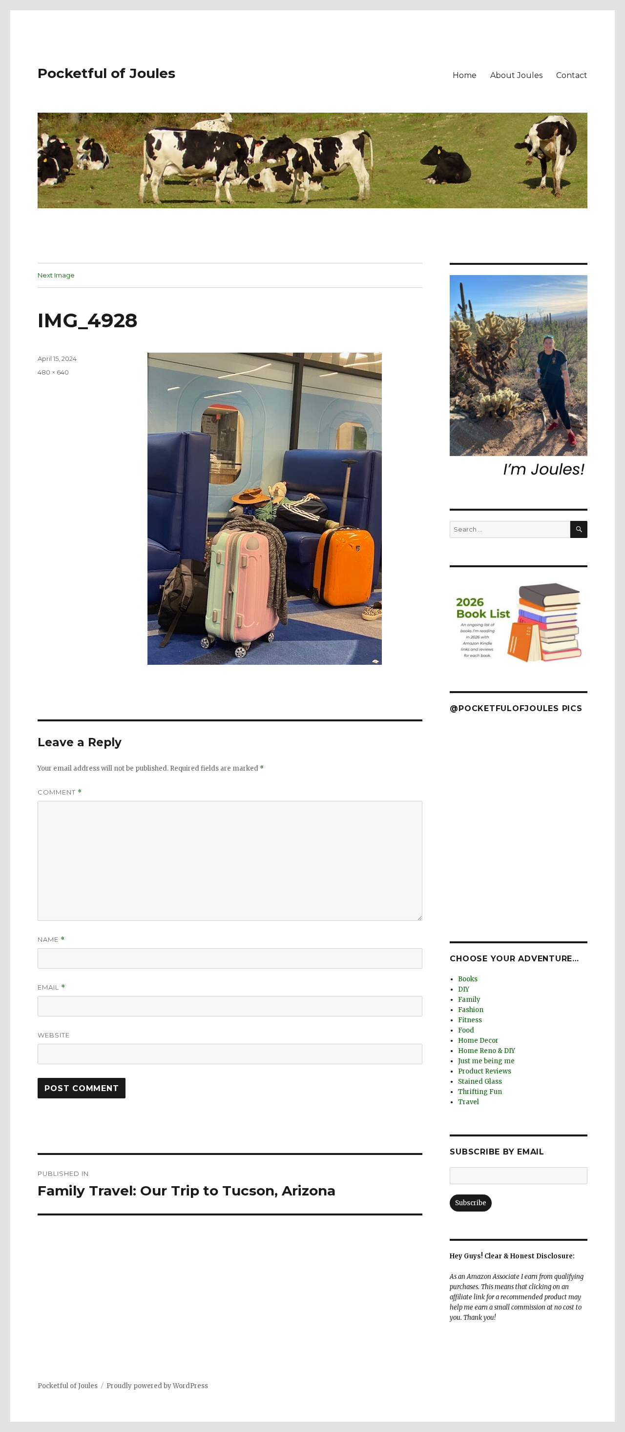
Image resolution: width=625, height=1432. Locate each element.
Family (469, 999)
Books (468, 979)
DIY (463, 989)
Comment (60, 792)
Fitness (470, 1020)
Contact (571, 75)
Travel (468, 1102)
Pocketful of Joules (106, 73)
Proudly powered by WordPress (157, 1386)
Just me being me (486, 1061)
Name (51, 939)
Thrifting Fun (480, 1092)
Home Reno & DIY (486, 1051)
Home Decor (478, 1040)
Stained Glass (480, 1081)
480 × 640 (53, 372)
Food (466, 1030)
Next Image (56, 275)
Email (51, 987)
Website (54, 1035)
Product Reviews (484, 1071)
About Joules (516, 75)
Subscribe (470, 1203)
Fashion (470, 1010)
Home (465, 75)
